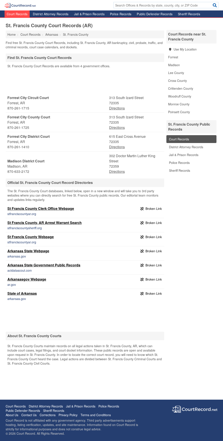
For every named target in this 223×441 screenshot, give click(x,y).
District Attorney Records (50, 14)
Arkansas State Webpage (28, 250)
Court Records (17, 14)
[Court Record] (20, 5)
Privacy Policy (68, 415)
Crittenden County (180, 88)
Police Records (121, 14)
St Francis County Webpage (30, 236)
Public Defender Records (154, 14)
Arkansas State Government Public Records (43, 265)
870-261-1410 (18, 146)
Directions (117, 108)
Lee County (176, 73)
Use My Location (185, 49)
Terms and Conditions (96, 415)
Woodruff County (179, 96)
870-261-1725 (18, 127)
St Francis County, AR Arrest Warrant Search (44, 222)
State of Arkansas (22, 293)
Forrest (173, 57)
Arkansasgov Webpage (26, 279)
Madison (174, 65)
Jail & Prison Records (89, 14)
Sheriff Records (189, 14)
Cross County (177, 80)
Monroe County (178, 104)
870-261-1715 (18, 108)
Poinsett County (179, 112)
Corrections (48, 415)
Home (11, 34)
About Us (12, 415)
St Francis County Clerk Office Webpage (40, 208)
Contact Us (29, 415)
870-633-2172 (18, 171)
